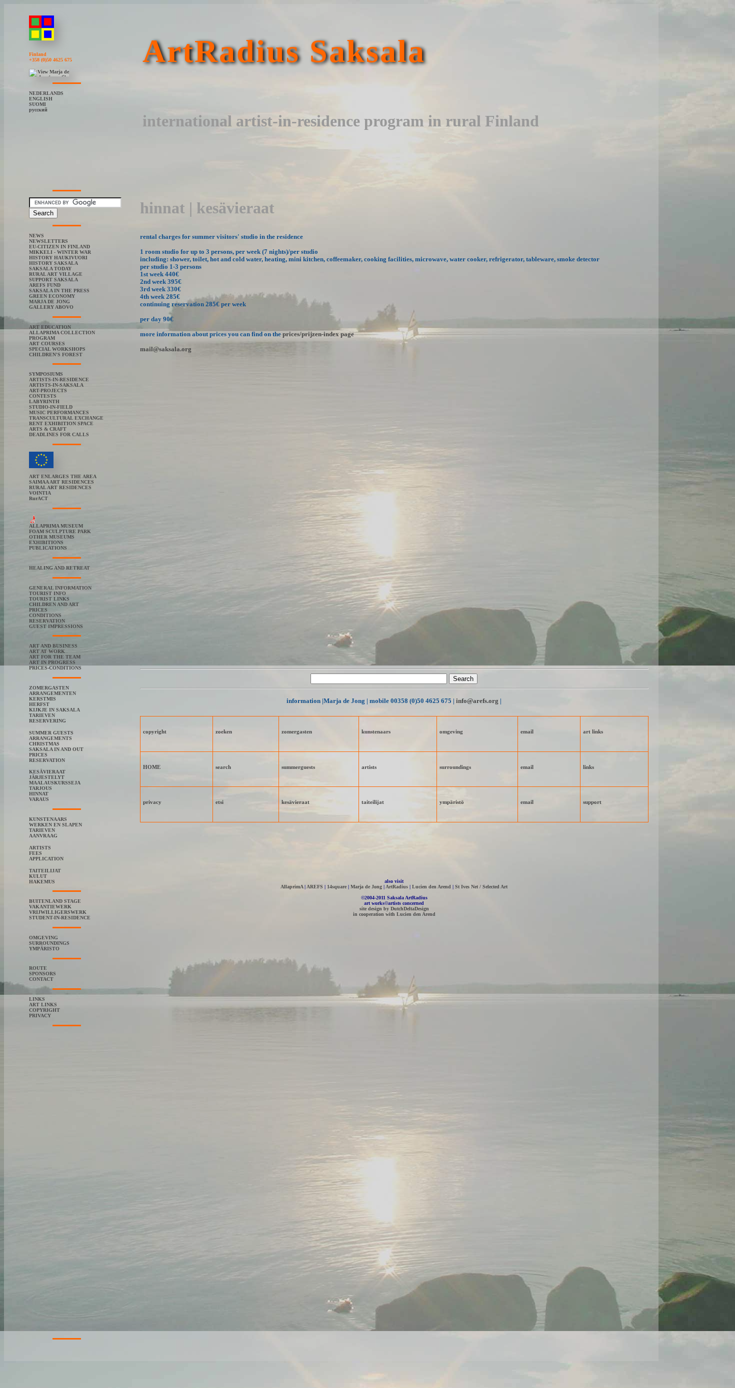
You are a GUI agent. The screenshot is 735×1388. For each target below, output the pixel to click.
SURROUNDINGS (49, 943)
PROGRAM (42, 338)
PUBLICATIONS (48, 548)
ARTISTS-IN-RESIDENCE (59, 379)
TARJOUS (40, 788)
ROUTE (38, 968)
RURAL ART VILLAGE (55, 274)
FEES (35, 853)
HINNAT (38, 793)
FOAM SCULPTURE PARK (60, 531)
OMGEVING (43, 937)
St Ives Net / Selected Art (481, 886)
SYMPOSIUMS (46, 374)
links (588, 767)
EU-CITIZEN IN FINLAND (59, 246)
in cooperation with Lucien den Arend (394, 914)
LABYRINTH (44, 401)
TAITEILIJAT (45, 870)
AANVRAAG (43, 835)
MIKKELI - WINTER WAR (60, 252)
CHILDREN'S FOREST (55, 354)
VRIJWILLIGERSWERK (57, 912)
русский (38, 109)
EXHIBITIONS (46, 542)
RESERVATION (47, 621)
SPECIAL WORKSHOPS (57, 349)
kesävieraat (296, 802)
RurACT (38, 498)
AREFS (314, 886)
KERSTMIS (42, 698)
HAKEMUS (42, 881)
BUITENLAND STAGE (55, 901)
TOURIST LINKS (49, 599)
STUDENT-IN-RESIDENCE (59, 917)
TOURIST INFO (47, 593)
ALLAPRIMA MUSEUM (56, 526)
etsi (220, 802)
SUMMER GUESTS (51, 732)
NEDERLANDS (46, 93)
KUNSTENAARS (48, 819)
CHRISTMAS (44, 743)
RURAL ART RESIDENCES (60, 487)
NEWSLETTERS (48, 241)
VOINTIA (40, 493)
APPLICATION (46, 858)
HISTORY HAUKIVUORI (58, 257)
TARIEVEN (42, 715)
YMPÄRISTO (44, 948)
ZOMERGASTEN (49, 688)
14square (336, 886)
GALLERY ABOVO (51, 307)
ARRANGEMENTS (50, 738)
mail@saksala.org (166, 349)
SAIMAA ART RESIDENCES (61, 482)
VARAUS (39, 799)
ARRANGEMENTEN (52, 693)
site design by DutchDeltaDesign (394, 908)
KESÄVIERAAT (47, 771)
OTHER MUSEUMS (51, 537)
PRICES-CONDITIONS (55, 668)
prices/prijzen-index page (318, 334)
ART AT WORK (47, 651)
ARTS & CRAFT (47, 429)
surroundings (455, 767)
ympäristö (452, 802)
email (527, 731)
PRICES (38, 610)
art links (593, 731)
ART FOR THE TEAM (54, 657)
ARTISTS (40, 847)
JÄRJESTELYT (46, 777)
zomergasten (297, 731)
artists (369, 767)
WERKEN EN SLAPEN (55, 824)
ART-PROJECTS (48, 390)
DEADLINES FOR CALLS (59, 434)
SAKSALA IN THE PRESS (59, 290)
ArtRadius (397, 886)
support (592, 802)
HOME (151, 767)
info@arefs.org (477, 700)
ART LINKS (43, 1004)
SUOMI (37, 104)
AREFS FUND (44, 285)
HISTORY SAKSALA (53, 263)
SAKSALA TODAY (50, 268)
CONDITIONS (45, 615)
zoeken (224, 731)
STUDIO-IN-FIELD (50, 407)
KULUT (38, 876)
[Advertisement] (322, 162)
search (223, 767)
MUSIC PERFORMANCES (59, 412)
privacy (152, 802)
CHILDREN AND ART (54, 604)
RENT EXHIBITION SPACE (61, 423)
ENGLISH (40, 98)
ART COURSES (47, 343)
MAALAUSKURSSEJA (54, 782)
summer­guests (298, 767)
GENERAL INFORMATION (60, 588)
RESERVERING (47, 720)
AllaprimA (291, 886)
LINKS (37, 999)
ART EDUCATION (50, 327)
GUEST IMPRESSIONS (56, 626)
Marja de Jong (366, 886)
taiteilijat (373, 802)
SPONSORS (42, 973)
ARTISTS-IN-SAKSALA (56, 385)
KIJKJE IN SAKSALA (54, 709)
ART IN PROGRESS (52, 662)
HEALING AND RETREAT (59, 568)
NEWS (36, 235)
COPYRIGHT (44, 1010)
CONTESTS (42, 396)
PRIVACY (40, 1015)
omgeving (451, 731)
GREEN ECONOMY (52, 296)
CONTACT (41, 979)
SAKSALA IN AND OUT (56, 749)
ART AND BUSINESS (53, 646)
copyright (154, 731)
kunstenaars (376, 731)
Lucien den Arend (431, 886)
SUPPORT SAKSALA (53, 279)
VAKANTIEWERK (50, 906)
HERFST (39, 704)
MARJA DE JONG (49, 301)
